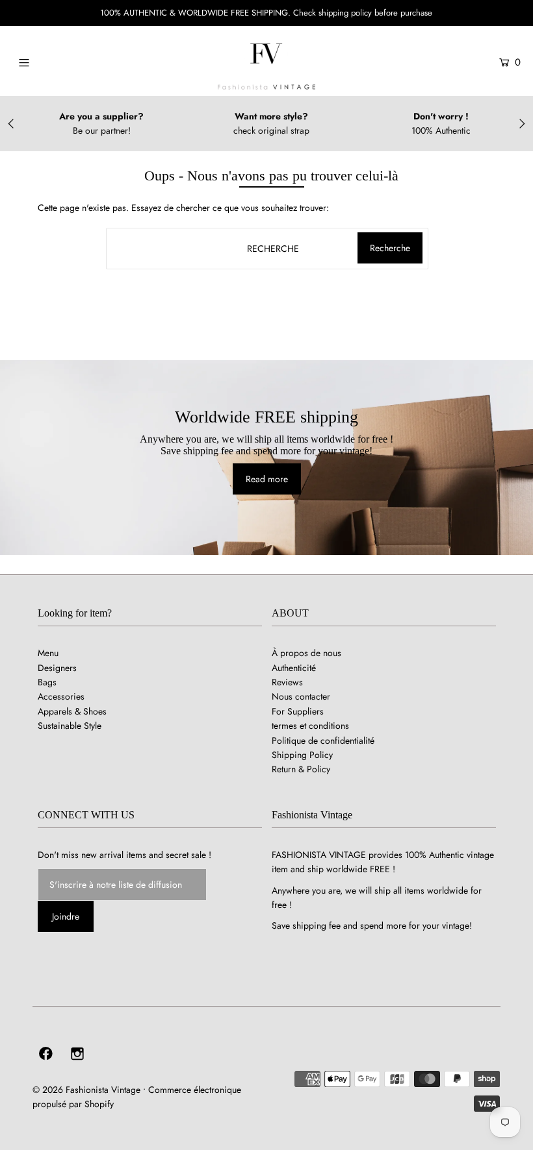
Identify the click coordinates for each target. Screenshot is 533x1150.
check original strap (271, 130)
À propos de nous (306, 652)
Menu (48, 652)
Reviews (287, 682)
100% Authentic (441, 130)
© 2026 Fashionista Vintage (86, 1089)
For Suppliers (298, 711)
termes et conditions (310, 725)
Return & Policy (301, 769)
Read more (267, 478)
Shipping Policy (302, 754)
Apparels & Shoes (72, 711)
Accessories (61, 696)
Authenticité (294, 667)
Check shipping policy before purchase (362, 12)
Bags (47, 682)
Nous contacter (301, 696)
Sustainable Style (69, 725)
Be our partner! (102, 130)
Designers (57, 667)
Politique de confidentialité (323, 740)
